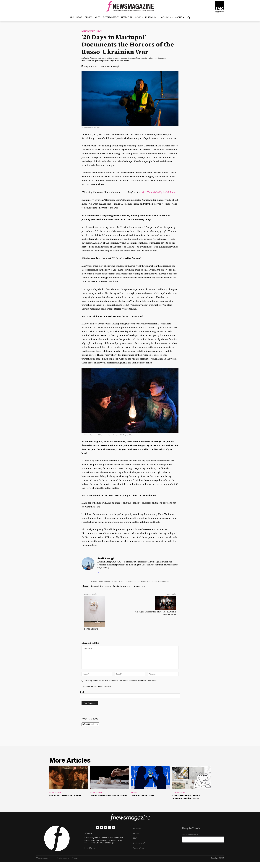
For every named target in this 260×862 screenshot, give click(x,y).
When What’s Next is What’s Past (108, 795)
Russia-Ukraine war (121, 586)
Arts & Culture (178, 792)
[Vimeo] (113, 827)
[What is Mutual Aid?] (150, 777)
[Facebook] (101, 827)
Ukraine (136, 586)
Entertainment (88, 31)
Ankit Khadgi (112, 66)
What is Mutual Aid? (142, 795)
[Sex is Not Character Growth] (68, 777)
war (143, 586)
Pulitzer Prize (97, 586)
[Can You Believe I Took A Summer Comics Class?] (191, 777)
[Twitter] (98, 572)
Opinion (134, 792)
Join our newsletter (190, 834)
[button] (188, 17)
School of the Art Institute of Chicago (63, 858)
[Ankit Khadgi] (88, 565)
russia (108, 586)
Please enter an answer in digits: (97, 686)
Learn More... (89, 848)
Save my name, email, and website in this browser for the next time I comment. (121, 680)
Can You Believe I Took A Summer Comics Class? (186, 797)
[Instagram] (109, 827)
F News (94, 581)
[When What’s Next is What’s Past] (109, 777)
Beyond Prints (91, 628)
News (99, 31)
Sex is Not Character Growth (65, 795)
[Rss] (97, 827)
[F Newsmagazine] (219, 7)
